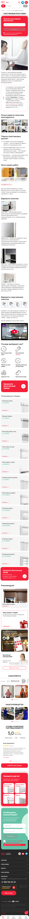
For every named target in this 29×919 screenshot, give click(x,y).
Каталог (3, 6)
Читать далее (6, 757)
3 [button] (13, 699)
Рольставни (5, 864)
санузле (8, 104)
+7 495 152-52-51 (8, 882)
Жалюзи (4, 860)
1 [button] (9, 761)
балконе (14, 104)
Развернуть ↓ (6, 184)
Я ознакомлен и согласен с (12, 33)
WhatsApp (22, 738)
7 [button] (18, 699)
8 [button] (17, 761)
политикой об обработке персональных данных (12, 33)
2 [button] (12, 699)
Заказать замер (19, 2)
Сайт (16, 738)
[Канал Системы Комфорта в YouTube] (23, 854)
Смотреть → (5, 410)
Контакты (4, 876)
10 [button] (19, 761)
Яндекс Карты (8, 738)
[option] (14, 598)
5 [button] (15, 699)
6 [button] (15, 761)
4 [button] (14, 699)
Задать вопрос (9, 893)
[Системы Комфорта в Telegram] (26, 854)
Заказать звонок (15, 667)
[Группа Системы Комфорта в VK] (19, 854)
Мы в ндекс (17, 734)
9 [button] (18, 761)
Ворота (3, 868)
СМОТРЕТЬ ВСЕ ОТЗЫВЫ (14, 765)
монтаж (18, 354)
